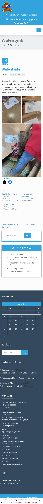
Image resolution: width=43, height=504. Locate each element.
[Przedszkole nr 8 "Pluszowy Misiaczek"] (21, 7)
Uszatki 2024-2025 (17, 74)
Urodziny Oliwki (16, 268)
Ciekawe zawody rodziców (20, 272)
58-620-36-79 (23, 22)
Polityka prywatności (10, 483)
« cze (3, 336)
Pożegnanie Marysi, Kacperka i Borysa (22, 264)
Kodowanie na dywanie (11, 225)
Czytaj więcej (17, 502)
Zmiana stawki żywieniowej (27, 195)
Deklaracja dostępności (11, 480)
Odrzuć (34, 502)
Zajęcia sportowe (8, 204)
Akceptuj (27, 502)
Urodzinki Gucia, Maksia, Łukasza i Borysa (24, 258)
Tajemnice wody (16, 254)
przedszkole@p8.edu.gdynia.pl (23, 19)
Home (4, 45)
